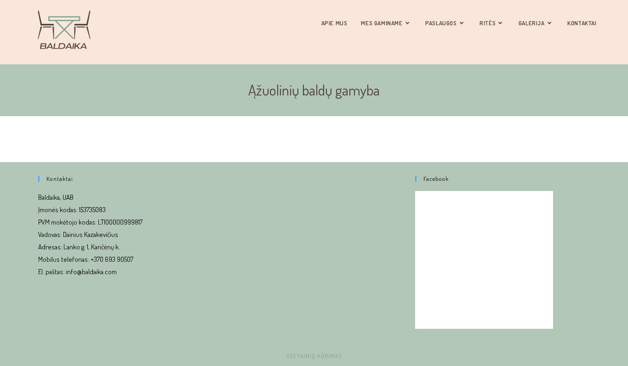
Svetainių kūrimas (314, 356)
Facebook (436, 178)
